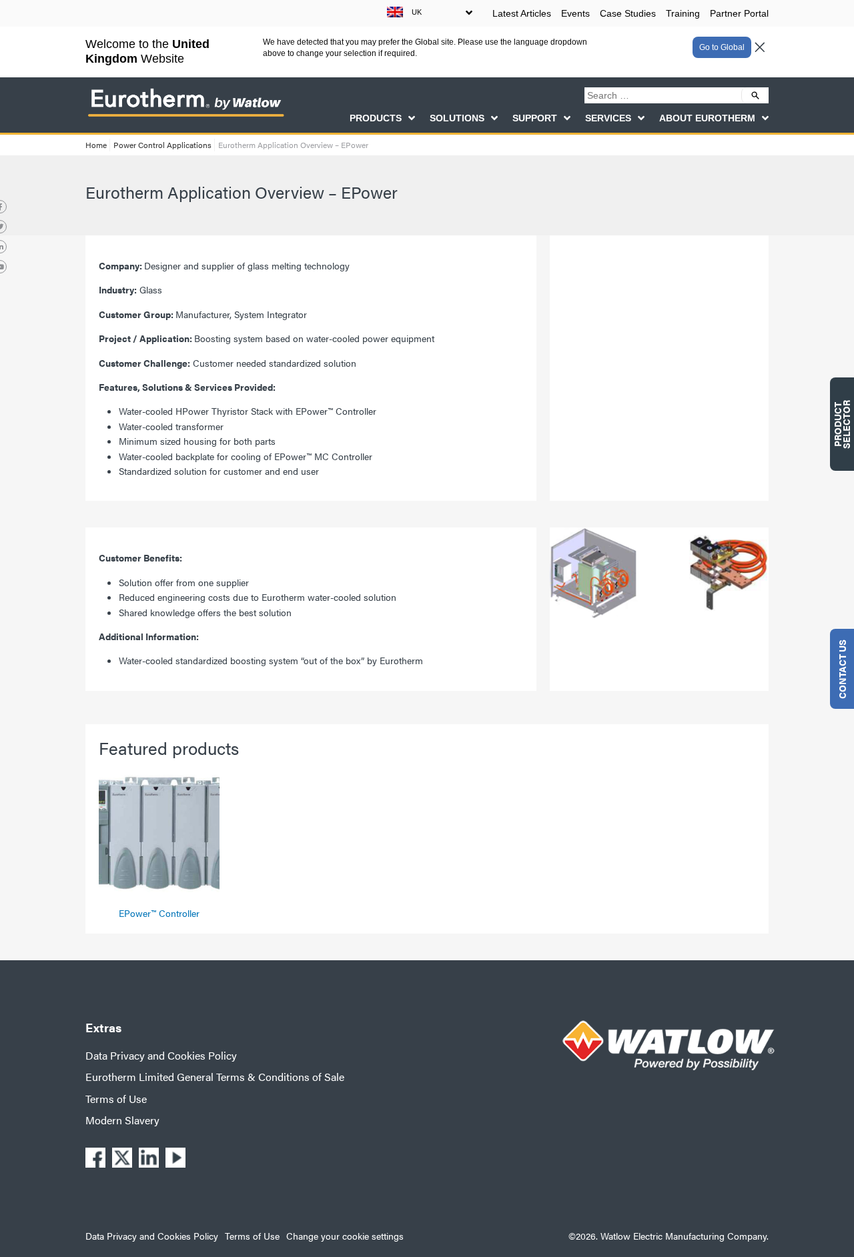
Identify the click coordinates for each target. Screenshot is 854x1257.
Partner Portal (739, 13)
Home (96, 145)
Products (376, 118)
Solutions (457, 118)
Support (534, 118)
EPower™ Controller (159, 913)
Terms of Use (116, 1098)
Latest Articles (521, 13)
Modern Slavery (122, 1120)
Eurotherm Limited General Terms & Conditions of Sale (214, 1076)
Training (683, 13)
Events (575, 13)
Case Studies (628, 13)
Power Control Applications (162, 145)
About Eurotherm (707, 118)
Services (608, 118)
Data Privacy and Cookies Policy (161, 1055)
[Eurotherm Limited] (185, 116)
